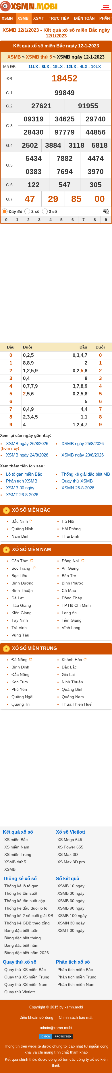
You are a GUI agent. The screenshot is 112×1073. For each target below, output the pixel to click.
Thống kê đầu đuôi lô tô (25, 908)
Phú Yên (19, 689)
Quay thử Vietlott (19, 992)
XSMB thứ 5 (39, 57)
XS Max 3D (67, 854)
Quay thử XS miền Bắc (25, 969)
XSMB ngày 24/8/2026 (27, 455)
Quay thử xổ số (19, 962)
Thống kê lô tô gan (21, 886)
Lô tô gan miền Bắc (24, 474)
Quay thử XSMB (77, 481)
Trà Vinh (19, 627)
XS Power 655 (70, 847)
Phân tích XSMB (21, 481)
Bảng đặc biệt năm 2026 (26, 952)
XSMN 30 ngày (71, 923)
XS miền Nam (16, 847)
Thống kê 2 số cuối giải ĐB (28, 915)
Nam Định (20, 536)
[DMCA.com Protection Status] (56, 1036)
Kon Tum (19, 682)
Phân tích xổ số (73, 962)
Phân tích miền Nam (75, 984)
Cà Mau (69, 590)
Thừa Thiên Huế (77, 704)
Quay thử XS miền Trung (26, 977)
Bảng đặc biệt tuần (21, 930)
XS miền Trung (17, 854)
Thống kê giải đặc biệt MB (85, 474)
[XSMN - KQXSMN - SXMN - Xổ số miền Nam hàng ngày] (28, 6)
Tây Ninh (19, 620)
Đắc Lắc (69, 667)
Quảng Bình (73, 689)
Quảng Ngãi (22, 696)
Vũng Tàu (20, 635)
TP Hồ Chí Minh (76, 605)
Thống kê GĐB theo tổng (27, 923)
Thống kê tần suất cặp (24, 900)
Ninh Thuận (72, 682)
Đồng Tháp (72, 598)
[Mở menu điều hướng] (106, 6)
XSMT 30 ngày (70, 930)
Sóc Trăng (20, 568)
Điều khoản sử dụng (36, 1017)
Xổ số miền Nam (31, 549)
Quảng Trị (20, 704)
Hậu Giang (21, 605)
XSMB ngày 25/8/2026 (82, 443)
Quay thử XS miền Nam (25, 984)
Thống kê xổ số (20, 878)
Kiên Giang (21, 612)
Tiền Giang (72, 620)
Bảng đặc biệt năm (21, 945)
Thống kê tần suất (20, 893)
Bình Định (20, 667)
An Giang (70, 568)
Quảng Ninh (22, 529)
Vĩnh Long (71, 627)
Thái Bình (70, 536)
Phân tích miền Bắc (75, 969)
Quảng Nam (73, 696)
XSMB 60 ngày (70, 900)
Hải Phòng (71, 529)
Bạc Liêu (19, 575)
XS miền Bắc (16, 839)
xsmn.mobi (74, 1007)
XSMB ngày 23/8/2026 (82, 455)
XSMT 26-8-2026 (22, 494)
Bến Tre (69, 575)
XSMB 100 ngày (72, 915)
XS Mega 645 (69, 839)
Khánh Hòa (72, 659)
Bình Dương (22, 583)
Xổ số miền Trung (34, 648)
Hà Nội (68, 521)
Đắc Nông (20, 674)
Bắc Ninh (19, 521)
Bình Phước (72, 583)
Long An (69, 612)
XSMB (14, 57)
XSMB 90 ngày (70, 908)
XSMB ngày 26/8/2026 (27, 443)
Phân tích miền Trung (76, 977)
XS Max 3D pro (71, 862)
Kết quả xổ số (18, 832)
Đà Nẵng (19, 659)
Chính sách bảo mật (75, 1017)
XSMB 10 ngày (70, 886)
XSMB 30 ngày (20, 487)
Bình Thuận (22, 590)
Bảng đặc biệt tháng (22, 938)
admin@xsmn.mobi (56, 1028)
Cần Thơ (19, 560)
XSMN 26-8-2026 (77, 487)
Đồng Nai (70, 560)
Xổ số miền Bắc (31, 510)
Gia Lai (68, 674)
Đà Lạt (17, 598)
